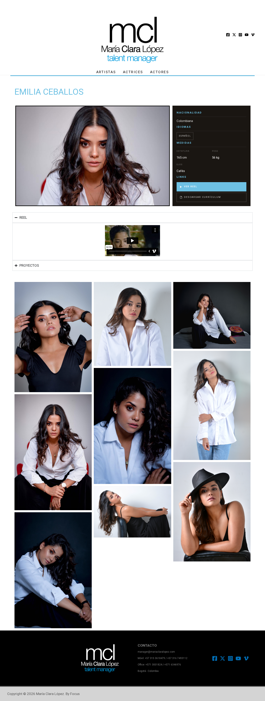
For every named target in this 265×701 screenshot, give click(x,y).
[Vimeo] (253, 35)
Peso (215, 151)
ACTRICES (133, 72)
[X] (234, 35)
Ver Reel (190, 186)
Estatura (183, 151)
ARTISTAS (106, 72)
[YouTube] (246, 35)
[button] (132, 276)
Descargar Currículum (202, 197)
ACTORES (159, 72)
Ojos (180, 165)
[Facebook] (228, 35)
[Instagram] (240, 35)
